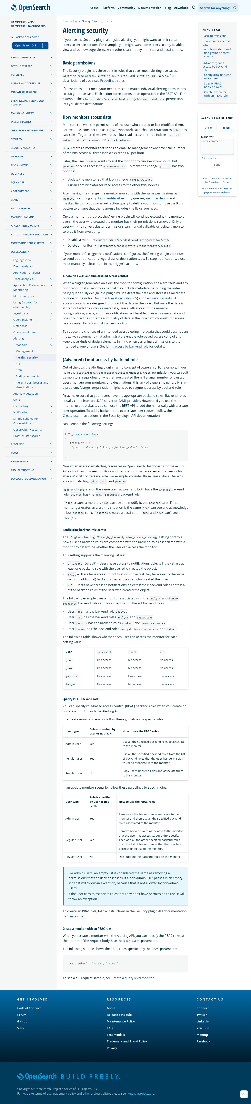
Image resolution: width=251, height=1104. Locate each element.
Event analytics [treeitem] (23, 266)
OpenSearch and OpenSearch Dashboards (28, 24)
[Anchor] (97, 62)
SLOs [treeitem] (16, 400)
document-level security (114, 198)
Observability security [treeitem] (27, 429)
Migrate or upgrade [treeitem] (24, 92)
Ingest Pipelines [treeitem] (21, 121)
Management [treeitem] (24, 351)
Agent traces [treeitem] (21, 313)
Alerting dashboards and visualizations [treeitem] (32, 385)
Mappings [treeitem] (17, 156)
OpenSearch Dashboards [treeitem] (27, 130)
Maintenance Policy (121, 1021)
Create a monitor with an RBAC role (216, 93)
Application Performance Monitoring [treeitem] (29, 287)
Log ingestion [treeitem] (22, 260)
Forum (21, 1015)
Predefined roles (112, 80)
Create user (71, 415)
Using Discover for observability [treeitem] (25, 305)
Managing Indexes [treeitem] (23, 113)
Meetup (202, 1035)
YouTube (203, 1028)
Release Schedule (119, 1015)
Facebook (203, 1041)
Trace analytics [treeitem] (23, 279)
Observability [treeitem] (20, 251)
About (94, 8)
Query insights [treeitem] (23, 319)
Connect (203, 1008)
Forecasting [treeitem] (20, 406)
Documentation (150, 8)
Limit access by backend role (127, 346)
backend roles (153, 395)
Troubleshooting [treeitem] (22, 470)
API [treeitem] (18, 364)
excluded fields (157, 198)
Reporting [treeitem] (17, 444)
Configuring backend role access (217, 76)
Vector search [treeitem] (20, 208)
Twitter (202, 1015)
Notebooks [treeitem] (20, 326)
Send (217, 164)
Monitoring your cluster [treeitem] (28, 243)
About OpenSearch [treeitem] (23, 57)
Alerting (86, 21)
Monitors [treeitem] (21, 345)
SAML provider (129, 401)
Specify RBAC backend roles (213, 85)
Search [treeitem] (15, 200)
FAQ (110, 1028)
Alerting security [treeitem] (27, 357)
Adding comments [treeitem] (28, 376)
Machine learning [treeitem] (23, 217)
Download (181, 8)
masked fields (73, 203)
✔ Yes (208, 128)
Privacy (112, 1048)
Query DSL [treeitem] (17, 173)
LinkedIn (203, 1021)
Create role (75, 916)
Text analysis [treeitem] (19, 165)
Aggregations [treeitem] (20, 191)
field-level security (158, 298)
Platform (108, 8)
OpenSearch (31, 8)
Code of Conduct (29, 1008)
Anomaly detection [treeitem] (25, 393)
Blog (168, 8)
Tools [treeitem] (15, 452)
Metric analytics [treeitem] (23, 296)
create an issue (221, 192)
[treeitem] (51, 57)
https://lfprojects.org (140, 1093)
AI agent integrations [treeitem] (25, 225)
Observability (70, 21)
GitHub (22, 1021)
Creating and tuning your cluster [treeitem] (28, 102)
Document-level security (112, 298)
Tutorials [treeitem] (17, 74)
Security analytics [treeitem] (23, 148)
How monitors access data (216, 42)
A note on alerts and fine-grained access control (217, 53)
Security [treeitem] (16, 139)
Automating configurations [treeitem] (29, 234)
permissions (177, 89)
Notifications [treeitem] (21, 412)
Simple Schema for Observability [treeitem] (25, 421)
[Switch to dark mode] (194, 7)
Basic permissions (214, 36)
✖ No (226, 128)
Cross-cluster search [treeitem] (26, 436)
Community (126, 8)
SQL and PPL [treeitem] (18, 182)
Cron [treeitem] (19, 370)
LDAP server (104, 401)
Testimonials (116, 1035)
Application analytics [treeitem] (27, 272)
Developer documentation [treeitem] (28, 478)
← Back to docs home (25, 37)
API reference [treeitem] (19, 461)
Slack (21, 1028)
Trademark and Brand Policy (127, 1041)
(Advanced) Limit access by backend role (215, 66)
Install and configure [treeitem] (25, 83)
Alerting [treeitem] (18, 338)
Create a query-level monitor (133, 978)
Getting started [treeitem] (21, 66)
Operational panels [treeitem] (26, 332)
